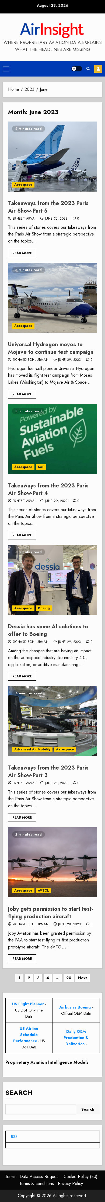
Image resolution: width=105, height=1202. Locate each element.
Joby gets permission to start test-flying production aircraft (50, 912)
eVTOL (43, 890)
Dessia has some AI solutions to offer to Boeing (48, 630)
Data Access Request (40, 1176)
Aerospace (23, 184)
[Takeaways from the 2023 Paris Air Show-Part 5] (52, 157)
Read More (22, 253)
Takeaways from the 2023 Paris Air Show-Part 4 (48, 489)
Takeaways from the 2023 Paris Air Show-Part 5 (48, 207)
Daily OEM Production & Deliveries (76, 1038)
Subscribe (98, 69)
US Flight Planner (28, 1004)
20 (68, 978)
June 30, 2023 (56, 219)
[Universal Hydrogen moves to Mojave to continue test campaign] (52, 298)
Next (82, 978)
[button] (6, 68)
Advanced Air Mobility (32, 749)
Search (18, 1092)
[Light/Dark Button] (76, 68)
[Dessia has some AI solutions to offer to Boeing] (52, 580)
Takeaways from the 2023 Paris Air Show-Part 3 (48, 771)
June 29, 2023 (69, 360)
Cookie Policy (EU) (80, 1176)
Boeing (44, 608)
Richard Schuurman (30, 360)
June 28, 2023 (56, 783)
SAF (41, 467)
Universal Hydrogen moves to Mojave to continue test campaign (50, 348)
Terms (10, 1176)
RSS (14, 1136)
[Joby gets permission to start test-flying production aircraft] (52, 862)
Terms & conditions (36, 1183)
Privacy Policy (70, 1183)
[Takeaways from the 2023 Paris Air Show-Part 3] (52, 721)
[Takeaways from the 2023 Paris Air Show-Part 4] (52, 439)
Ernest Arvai (23, 219)
